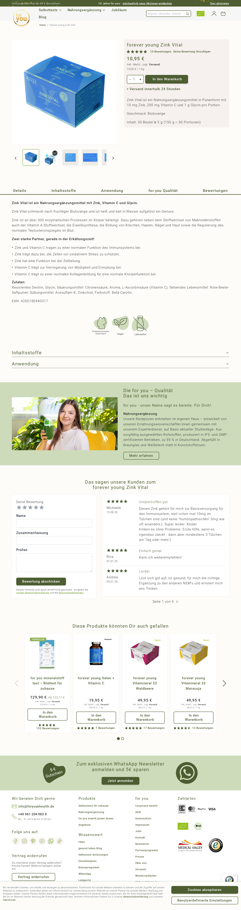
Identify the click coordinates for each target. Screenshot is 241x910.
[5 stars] (41, 507)
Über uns (141, 863)
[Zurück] (16, 158)
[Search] (187, 13)
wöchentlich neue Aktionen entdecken (147, 3)
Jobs (138, 831)
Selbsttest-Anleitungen (93, 854)
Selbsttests (48, 10)
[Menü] (235, 876)
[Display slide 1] (118, 738)
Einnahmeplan (88, 861)
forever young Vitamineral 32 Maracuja (193, 683)
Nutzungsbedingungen (71, 592)
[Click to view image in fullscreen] (64, 92)
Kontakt (140, 837)
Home (42, 25)
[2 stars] (25, 507)
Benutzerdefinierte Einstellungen (204, 900)
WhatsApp (85, 873)
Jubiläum (119, 10)
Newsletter (142, 844)
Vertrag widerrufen (33, 877)
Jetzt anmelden (120, 781)
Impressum (9, 900)
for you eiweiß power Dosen (96, 818)
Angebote (85, 824)
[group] (168, 52)
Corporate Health (146, 805)
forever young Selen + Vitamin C (96, 680)
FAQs (82, 842)
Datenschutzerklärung (135, 896)
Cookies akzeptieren (205, 890)
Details (19, 191)
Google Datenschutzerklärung (32, 592)
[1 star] (19, 507)
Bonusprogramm (89, 867)
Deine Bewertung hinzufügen (192, 51)
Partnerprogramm (146, 850)
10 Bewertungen (160, 51)
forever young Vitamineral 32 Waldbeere (145, 683)
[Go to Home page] (21, 18)
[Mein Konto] (214, 13)
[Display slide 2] (122, 738)
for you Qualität (163, 191)
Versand (154, 64)
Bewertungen (215, 191)
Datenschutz (143, 818)
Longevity (85, 880)
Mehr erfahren (141, 456)
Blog (42, 17)
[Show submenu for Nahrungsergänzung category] (104, 10)
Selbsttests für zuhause (94, 805)
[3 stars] (30, 507)
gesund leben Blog (90, 848)
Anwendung (112, 191)
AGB (138, 812)
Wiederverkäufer (145, 875)
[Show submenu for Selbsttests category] (60, 10)
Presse (139, 856)
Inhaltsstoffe (64, 191)
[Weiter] (113, 158)
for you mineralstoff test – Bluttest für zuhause (47, 683)
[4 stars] (36, 507)
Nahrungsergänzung (84, 10)
